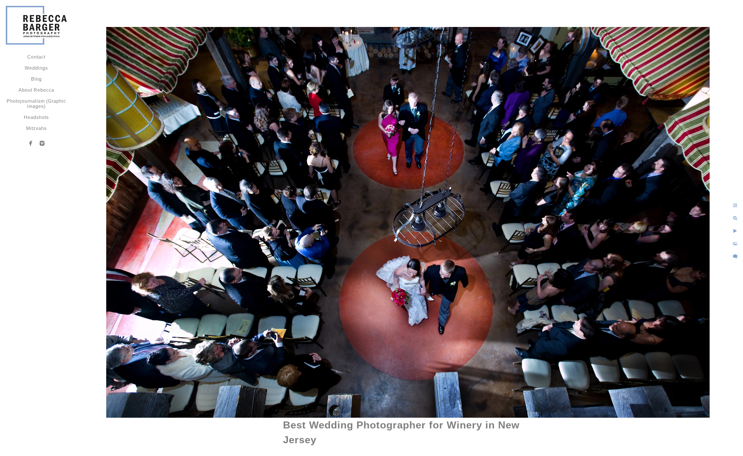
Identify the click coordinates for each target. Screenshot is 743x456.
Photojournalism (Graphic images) (36, 104)
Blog (36, 79)
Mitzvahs (36, 128)
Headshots (36, 117)
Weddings (36, 68)
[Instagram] (42, 143)
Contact (36, 57)
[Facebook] (31, 143)
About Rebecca (36, 90)
